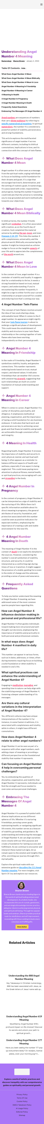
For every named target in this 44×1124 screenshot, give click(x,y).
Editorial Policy (22, 1112)
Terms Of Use (22, 1098)
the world (8, 254)
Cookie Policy (22, 1101)
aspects (33, 248)
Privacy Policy (22, 1094)
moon (29, 233)
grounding (10, 478)
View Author (22, 927)
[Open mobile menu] (41, 4)
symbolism (16, 224)
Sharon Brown (19, 61)
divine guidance (18, 120)
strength (21, 378)
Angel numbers (8, 117)
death (14, 551)
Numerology (6, 61)
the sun (22, 233)
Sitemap (22, 1115)
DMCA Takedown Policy (22, 1105)
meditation (18, 685)
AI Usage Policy (22, 1108)
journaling (28, 685)
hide (23, 68)
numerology (7, 126)
